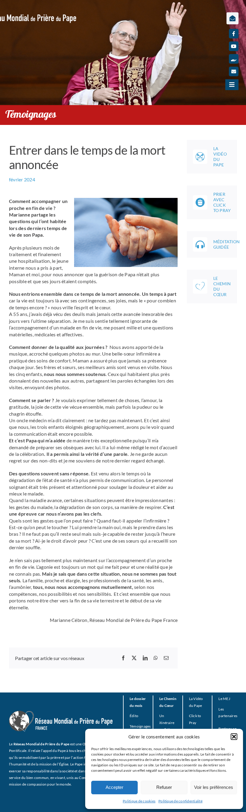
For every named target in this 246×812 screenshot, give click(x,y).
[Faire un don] (233, 59)
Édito (134, 716)
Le (220, 698)
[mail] (233, 71)
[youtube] (233, 46)
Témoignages (140, 726)
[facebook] (233, 33)
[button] (234, 737)
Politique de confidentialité (180, 801)
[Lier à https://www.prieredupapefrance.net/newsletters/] (232, 18)
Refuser (164, 787)
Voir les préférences (213, 787)
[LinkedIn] (145, 658)
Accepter (114, 787)
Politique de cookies (139, 801)
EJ (228, 698)
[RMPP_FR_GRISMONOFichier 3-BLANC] (60, 713)
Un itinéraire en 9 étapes (168, 723)
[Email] (166, 658)
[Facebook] (123, 658)
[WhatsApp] (156, 658)
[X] (134, 658)
